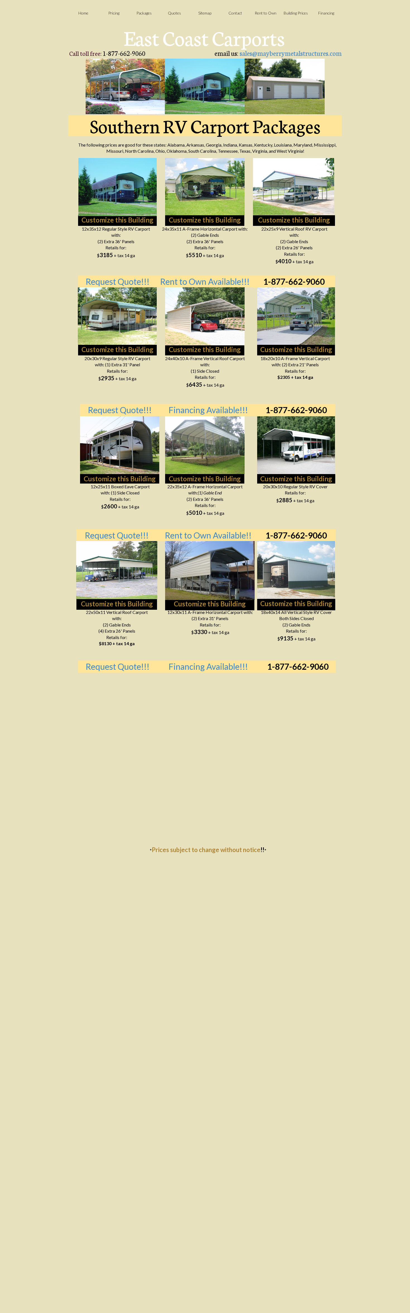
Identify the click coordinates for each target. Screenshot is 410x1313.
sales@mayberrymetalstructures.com (291, 53)
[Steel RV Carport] (205, 186)
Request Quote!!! (117, 535)
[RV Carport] (205, 86)
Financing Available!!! (208, 410)
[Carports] (125, 86)
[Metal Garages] (285, 86)
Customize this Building (117, 220)
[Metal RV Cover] (117, 316)
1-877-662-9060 (294, 281)
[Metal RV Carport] (205, 316)
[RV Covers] (296, 570)
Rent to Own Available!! (208, 535)
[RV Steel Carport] (205, 445)
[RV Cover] (296, 316)
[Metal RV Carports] (210, 570)
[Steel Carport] (116, 570)
